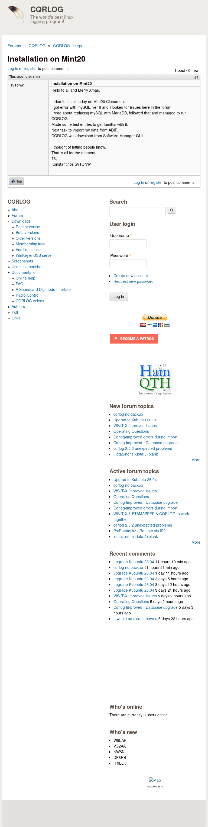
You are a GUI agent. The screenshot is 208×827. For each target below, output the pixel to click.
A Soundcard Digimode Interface (44, 289)
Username (121, 235)
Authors (18, 306)
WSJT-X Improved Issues (135, 425)
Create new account (130, 275)
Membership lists (30, 243)
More (195, 459)
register (30, 68)
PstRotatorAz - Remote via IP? (139, 530)
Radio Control (27, 295)
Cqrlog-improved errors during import (145, 437)
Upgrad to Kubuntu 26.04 (135, 419)
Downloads (21, 221)
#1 (196, 77)
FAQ (19, 283)
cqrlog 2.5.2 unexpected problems (142, 448)
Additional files (28, 249)
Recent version (28, 226)
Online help (25, 278)
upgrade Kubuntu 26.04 (133, 561)
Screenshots (22, 261)
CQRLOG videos (30, 300)
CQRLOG (46, 9)
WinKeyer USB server (34, 255)
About (17, 209)
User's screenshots (28, 266)
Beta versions (27, 232)
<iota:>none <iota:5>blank (135, 454)
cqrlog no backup (128, 414)
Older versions (28, 238)
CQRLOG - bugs (67, 45)
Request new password (133, 281)
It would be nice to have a (135, 618)
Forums (14, 45)
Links (16, 317)
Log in (13, 68)
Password (120, 255)
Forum (17, 215)
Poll (15, 312)
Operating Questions (131, 431)
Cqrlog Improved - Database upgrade (145, 442)
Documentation (25, 272)
